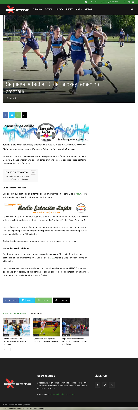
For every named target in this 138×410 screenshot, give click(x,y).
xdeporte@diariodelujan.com (62, 394)
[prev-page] (4, 349)
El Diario (37, 9)
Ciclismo (66, 335)
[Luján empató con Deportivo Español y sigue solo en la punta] (46, 327)
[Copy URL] (24, 115)
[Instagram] (129, 2)
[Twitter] (133, 2)
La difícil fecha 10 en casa (17, 176)
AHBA (78, 193)
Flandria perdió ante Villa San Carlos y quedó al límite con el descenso (14, 341)
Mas (78, 9)
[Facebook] (124, 2)
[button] (132, 9)
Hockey (59, 9)
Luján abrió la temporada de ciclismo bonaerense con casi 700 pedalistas (75, 341)
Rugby (69, 9)
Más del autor (35, 313)
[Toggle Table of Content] (32, 172)
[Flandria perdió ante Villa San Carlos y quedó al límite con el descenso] (16, 327)
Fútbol (48, 9)
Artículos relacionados (14, 313)
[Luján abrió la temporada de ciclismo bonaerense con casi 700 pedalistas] (75, 327)
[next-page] (9, 349)
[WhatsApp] (18, 115)
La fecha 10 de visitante (19, 179)
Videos (88, 9)
